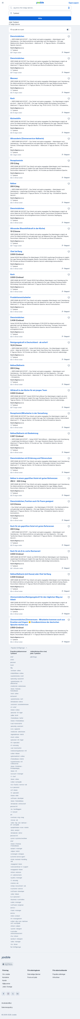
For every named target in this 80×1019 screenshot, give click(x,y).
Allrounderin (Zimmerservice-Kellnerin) (27, 138)
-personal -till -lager (16, 712)
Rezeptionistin (16, 160)
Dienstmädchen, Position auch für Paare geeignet (31, 501)
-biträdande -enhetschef (18, 804)
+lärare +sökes (15, 710)
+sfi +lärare (13, 790)
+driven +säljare (15, 926)
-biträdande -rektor (16, 833)
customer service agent (17, 856)
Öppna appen (74, 3)
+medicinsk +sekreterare (18, 686)
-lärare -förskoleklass (16, 801)
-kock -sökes (14, 693)
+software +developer (17, 891)
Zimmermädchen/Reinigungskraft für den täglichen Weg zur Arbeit (36, 598)
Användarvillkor (7, 1003)
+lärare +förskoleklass (17, 721)
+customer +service (16, 888)
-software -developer (17, 798)
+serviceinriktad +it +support (19, 867)
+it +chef (13, 707)
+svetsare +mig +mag (17, 817)
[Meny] (3, 3)
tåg (11, 668)
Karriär (4, 980)
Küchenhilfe (15, 118)
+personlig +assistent (17, 679)
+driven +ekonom (15, 872)
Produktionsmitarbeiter (20, 297)
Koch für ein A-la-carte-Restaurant (25, 551)
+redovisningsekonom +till (18, 751)
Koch (12, 98)
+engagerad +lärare (16, 869)
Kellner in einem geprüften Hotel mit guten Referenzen (33, 478)
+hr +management (16, 918)
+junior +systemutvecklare (18, 838)
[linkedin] (18, 994)
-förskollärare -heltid (16, 718)
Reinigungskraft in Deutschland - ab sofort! (29, 342)
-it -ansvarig (14, 880)
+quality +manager (16, 878)
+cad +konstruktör (16, 723)
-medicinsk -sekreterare (17, 731)
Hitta (40, 18)
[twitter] (13, 994)
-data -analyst (14, 830)
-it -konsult (13, 812)
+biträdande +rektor (16, 702)
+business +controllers (17, 899)
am (11, 814)
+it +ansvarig (14, 745)
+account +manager (16, 774)
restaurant (13, 696)
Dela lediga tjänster (33, 974)
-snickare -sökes (15, 670)
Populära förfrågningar (18, 648)
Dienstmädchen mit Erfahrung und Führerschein (31, 458)
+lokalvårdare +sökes (17, 673)
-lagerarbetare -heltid (17, 734)
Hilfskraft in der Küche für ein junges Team (28, 390)
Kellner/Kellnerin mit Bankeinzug (24, 433)
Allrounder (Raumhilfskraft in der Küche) (27, 228)
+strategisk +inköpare (17, 854)
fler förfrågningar (15, 947)
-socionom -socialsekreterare (19, 704)
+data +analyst (15, 916)
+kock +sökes (14, 737)
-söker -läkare (14, 894)
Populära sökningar (59, 974)
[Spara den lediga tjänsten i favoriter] (69, 36)
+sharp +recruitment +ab (18, 886)
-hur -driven (14, 944)
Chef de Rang (16, 251)
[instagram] (8, 994)
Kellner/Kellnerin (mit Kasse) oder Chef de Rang (30, 574)
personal (13, 662)
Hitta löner (56, 977)
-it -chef (13, 776)
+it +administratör (16, 875)
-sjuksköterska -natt (16, 699)
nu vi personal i (15, 787)
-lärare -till (13, 771)
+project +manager (16, 848)
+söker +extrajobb (15, 782)
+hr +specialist (15, 742)
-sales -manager (15, 941)
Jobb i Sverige (7, 987)
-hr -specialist (14, 793)
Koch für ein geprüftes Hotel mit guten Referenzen (32, 526)
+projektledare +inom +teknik (19, 827)
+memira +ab (14, 883)
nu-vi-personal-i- (15, 897)
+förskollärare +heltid (17, 759)
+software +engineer (17, 905)
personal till (13, 806)
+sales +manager (15, 902)
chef (11, 657)
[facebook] (3, 994)
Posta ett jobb (32, 977)
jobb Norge (33, 657)
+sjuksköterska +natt (17, 676)
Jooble (14, 1015)
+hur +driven (14, 936)
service (12, 913)
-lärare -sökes (14, 779)
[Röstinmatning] (69, 8)
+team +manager (15, 910)
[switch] (68, 30)
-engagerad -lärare (16, 864)
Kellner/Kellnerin (17, 365)
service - (13, 908)
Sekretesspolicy (7, 1007)
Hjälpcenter (6, 984)
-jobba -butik (14, 715)
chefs (12, 659)
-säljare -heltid (14, 851)
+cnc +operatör (15, 729)
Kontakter (5, 977)
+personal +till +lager (16, 740)
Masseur (14, 78)
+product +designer (16, 939)
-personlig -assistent (16, 726)
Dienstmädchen (17, 36)
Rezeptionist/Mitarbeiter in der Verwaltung (29, 413)
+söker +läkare (15, 753)
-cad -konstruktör (15, 748)
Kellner (13, 183)
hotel (12, 665)
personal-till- (14, 835)
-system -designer (16, 929)
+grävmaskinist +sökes (17, 756)
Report (67, 52)
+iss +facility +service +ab (18, 784)
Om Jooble (6, 974)
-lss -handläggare (15, 809)
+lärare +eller (14, 795)
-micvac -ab (14, 820)
